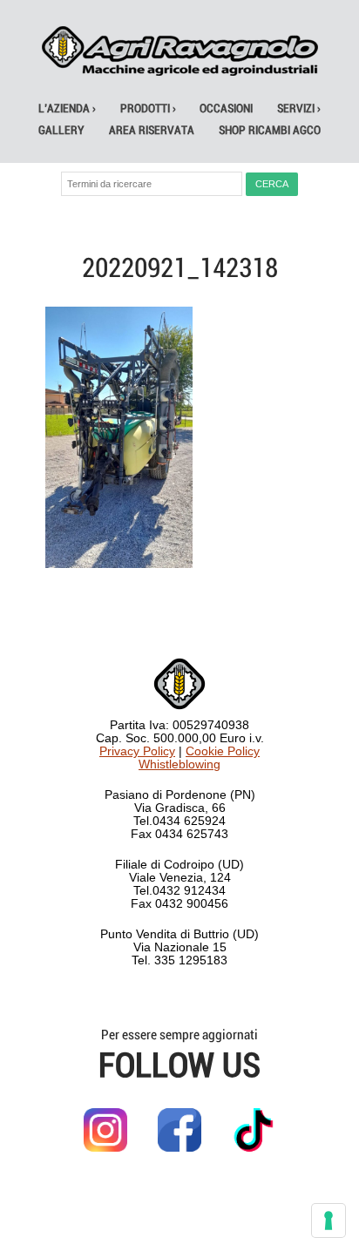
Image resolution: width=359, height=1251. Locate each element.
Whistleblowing (179, 764)
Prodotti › (148, 108)
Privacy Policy (137, 751)
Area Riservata (151, 130)
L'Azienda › (67, 108)
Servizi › (299, 108)
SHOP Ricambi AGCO (270, 130)
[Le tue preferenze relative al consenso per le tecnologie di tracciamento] (328, 1220)
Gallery (61, 130)
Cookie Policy (223, 751)
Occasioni (226, 108)
